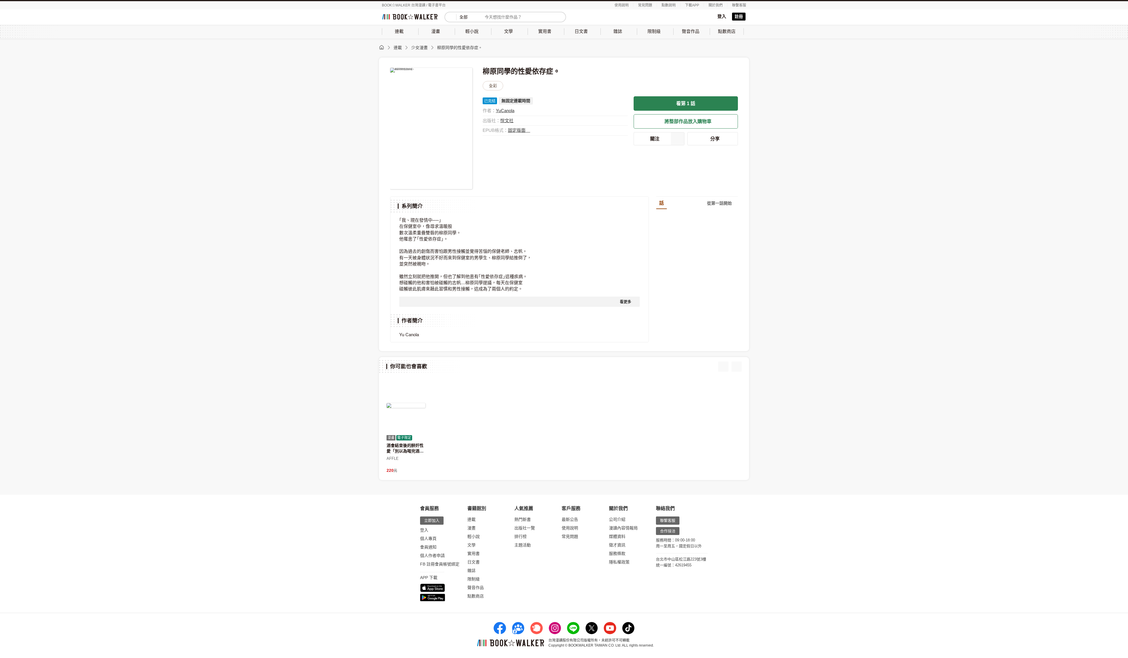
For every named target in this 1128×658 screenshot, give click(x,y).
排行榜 (520, 536)
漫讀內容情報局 (623, 528)
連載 (398, 48)
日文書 (473, 562)
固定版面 (517, 130)
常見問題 (645, 5)
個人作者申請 (432, 555)
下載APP (692, 5)
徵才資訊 (617, 545)
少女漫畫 (419, 48)
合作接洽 (667, 531)
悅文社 (506, 120)
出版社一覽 (524, 528)
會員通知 (428, 547)
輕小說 (473, 536)
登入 (721, 16)
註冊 (739, 16)
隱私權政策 (619, 562)
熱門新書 (522, 519)
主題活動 (522, 545)
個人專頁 (428, 538)
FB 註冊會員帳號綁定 (439, 564)
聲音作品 (475, 587)
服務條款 (617, 553)
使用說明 (622, 5)
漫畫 (471, 528)
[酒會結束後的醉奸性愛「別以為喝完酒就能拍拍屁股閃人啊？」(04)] (406, 405)
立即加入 (431, 520)
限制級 (473, 579)
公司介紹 (617, 519)
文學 (471, 545)
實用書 (473, 553)
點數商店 (475, 596)
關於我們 (716, 5)
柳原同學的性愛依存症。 (459, 48)
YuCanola (505, 110)
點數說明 (669, 5)
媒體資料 (617, 536)
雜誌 (471, 570)
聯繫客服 (739, 5)
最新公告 (570, 519)
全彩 (493, 85)
